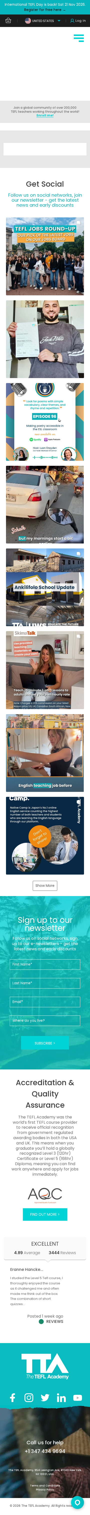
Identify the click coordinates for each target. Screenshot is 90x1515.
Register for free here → (45, 9)
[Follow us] (61, 1397)
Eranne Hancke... (26, 1269)
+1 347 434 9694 (44, 1451)
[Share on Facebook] (12, 1397)
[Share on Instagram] (28, 1397)
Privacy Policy (45, 1490)
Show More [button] (45, 885)
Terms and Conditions (45, 1486)
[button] (45, 256)
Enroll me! (45, 115)
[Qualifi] (45, 1195)
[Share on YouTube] (77, 1397)
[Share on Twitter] (45, 1397)
